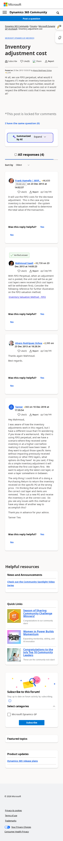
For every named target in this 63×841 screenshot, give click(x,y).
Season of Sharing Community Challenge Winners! (37, 613)
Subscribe (31, 722)
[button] (58, 12)
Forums (33, 26)
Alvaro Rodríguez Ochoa (42, 70)
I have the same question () (22, 123)
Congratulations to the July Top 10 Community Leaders (38, 652)
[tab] (29, 155)
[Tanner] (11, 407)
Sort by (9, 164)
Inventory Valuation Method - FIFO (27, 296)
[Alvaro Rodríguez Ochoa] (11, 343)
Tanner (19, 406)
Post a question (31, 18)
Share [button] (39, 61)
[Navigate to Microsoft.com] (12, 4)
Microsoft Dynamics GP (24, 714)
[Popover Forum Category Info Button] (10, 701)
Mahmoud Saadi (24, 263)
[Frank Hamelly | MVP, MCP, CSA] (11, 180)
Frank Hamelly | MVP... (28, 180)
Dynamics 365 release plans (22, 760)
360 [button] (27, 406)
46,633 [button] (46, 180)
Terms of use (11, 815)
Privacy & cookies (13, 810)
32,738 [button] (39, 263)
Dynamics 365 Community (28, 12)
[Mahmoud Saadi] (11, 263)
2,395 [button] (9, 73)
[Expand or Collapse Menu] (4, 12)
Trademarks (10, 820)
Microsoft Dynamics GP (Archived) (19, 38)
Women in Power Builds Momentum (38, 633)
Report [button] (51, 61)
